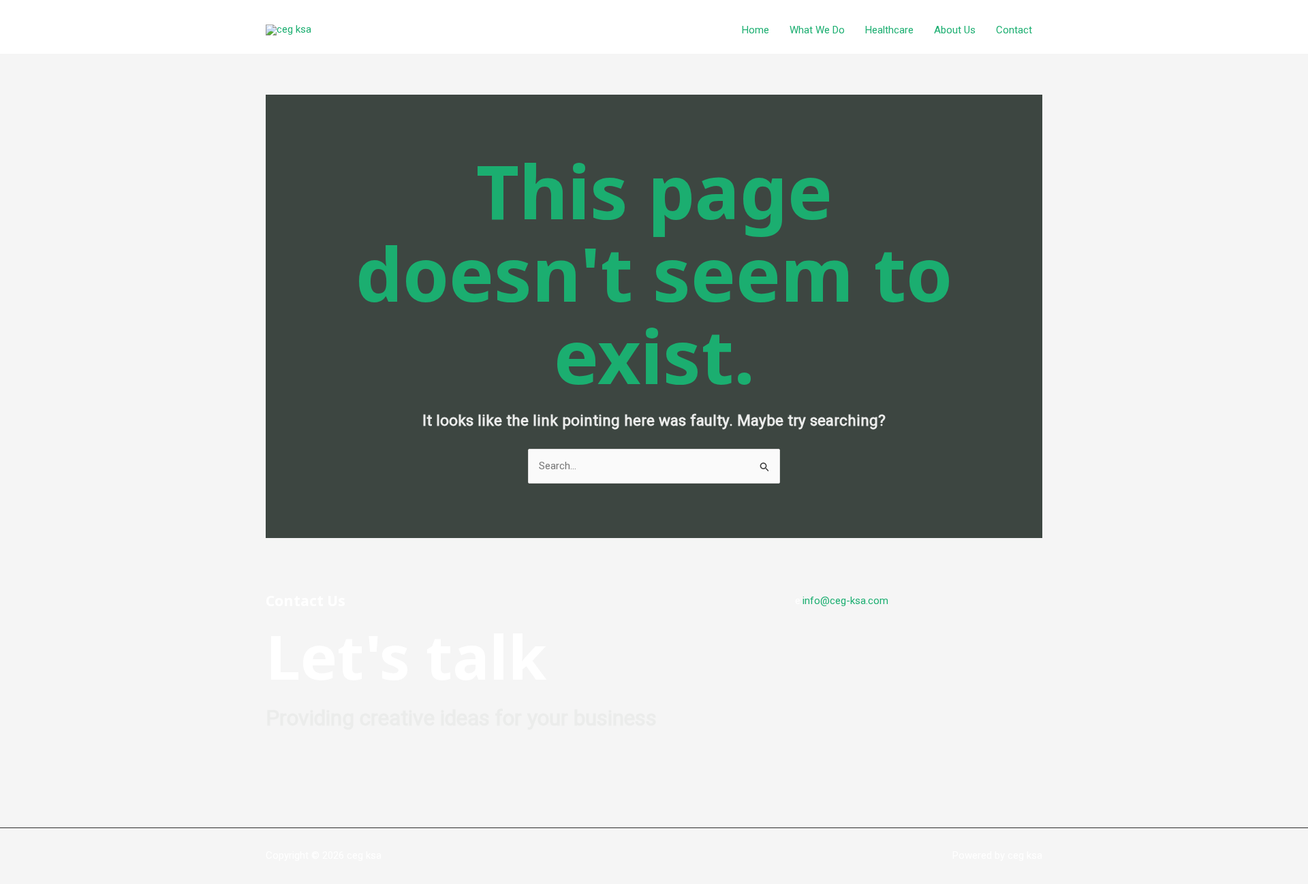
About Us (955, 30)
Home (755, 30)
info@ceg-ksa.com (845, 601)
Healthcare (889, 30)
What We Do (817, 30)
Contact (1014, 30)
